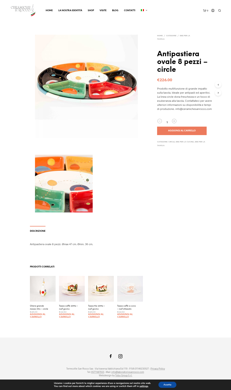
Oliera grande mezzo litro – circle (39, 307)
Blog (115, 10)
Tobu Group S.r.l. (123, 375)
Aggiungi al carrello (37, 315)
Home (49, 10)
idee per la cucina (185, 142)
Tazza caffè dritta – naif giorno (68, 307)
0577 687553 (97, 372)
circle (171, 142)
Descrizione (37, 231)
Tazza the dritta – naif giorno (96, 307)
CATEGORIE (171, 36)
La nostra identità (70, 10)
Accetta (167, 384)
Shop (91, 10)
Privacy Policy (158, 368)
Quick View (45, 298)
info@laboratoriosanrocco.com (127, 372)
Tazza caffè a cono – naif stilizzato (126, 307)
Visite (103, 10)
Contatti (129, 10)
